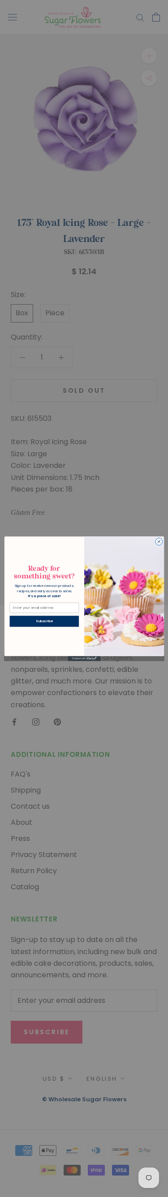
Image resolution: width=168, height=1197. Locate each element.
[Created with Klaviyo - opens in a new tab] (84, 658)
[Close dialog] (158, 541)
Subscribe (44, 621)
